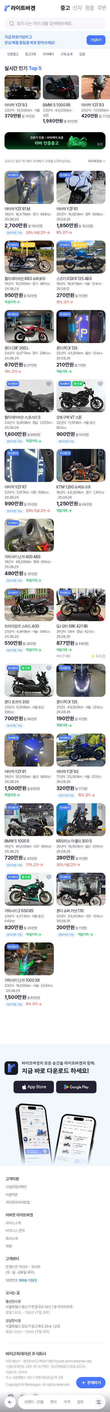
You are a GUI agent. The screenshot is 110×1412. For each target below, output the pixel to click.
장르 (80, 1402)
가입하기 (96, 40)
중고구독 (30, 54)
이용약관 (12, 1195)
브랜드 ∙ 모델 (33, 1402)
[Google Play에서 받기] (76, 1087)
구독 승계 (66, 54)
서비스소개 (13, 1223)
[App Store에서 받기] (34, 1087)
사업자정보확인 (16, 1187)
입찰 (82, 54)
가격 (66, 1402)
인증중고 (12, 54)
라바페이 (48, 54)
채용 (9, 1246)
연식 (53, 1402)
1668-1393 (28, 1280)
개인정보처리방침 (18, 1202)
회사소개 (12, 1238)
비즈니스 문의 (15, 1230)
